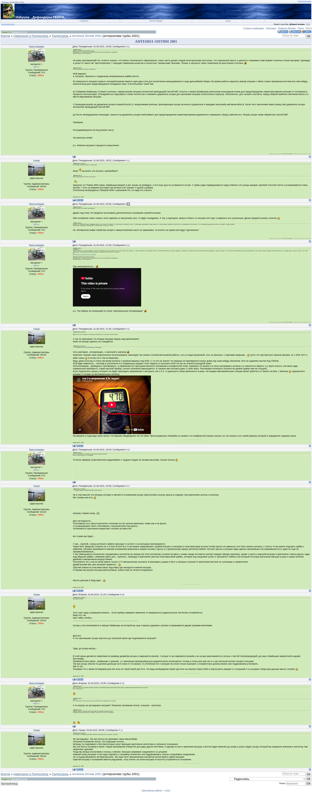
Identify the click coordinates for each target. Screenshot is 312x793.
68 (123, 594)
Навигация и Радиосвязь (31, 36)
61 (128, 46)
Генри (36, 160)
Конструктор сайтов (152, 790)
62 (128, 160)
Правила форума (287, 28)
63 (128, 204)
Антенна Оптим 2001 (87, 36)
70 (121, 730)
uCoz (167, 790)
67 (128, 486)
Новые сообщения (254, 28)
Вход (228, 21)
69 (123, 683)
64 (128, 245)
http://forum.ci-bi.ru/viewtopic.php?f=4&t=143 (84, 254)
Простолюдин (36, 46)
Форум (5, 36)
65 (128, 329)
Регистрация (156, 21)
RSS (308, 24)
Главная (84, 21)
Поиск (301, 28)
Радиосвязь (60, 36)
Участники (271, 28)
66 (128, 449)
